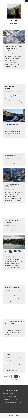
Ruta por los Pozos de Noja (10, 407)
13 (10, 379)
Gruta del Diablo (12, 287)
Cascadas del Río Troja (9, 396)
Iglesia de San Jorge (8, 393)
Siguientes (16, 379)
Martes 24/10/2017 (12, 155)
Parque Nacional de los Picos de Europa (12, 403)
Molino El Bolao (12, 125)
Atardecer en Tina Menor (10, 399)
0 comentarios (15, 53)
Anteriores (7, 376)
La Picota (9, 354)
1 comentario (15, 189)
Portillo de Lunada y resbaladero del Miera (13, 48)
